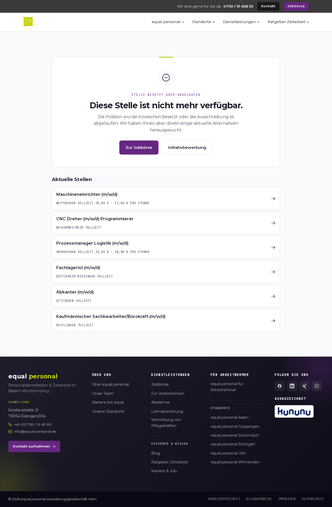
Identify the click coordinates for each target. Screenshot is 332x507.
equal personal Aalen (229, 417)
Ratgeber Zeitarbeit (286, 21)
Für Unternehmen (167, 393)
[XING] (304, 386)
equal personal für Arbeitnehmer (227, 387)
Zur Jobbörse (139, 147)
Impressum (287, 499)
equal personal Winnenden (235, 462)
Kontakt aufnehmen (31, 446)
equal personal (166, 21)
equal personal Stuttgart (233, 444)
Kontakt (268, 6)
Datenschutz (313, 499)
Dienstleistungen (239, 21)
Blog (155, 453)
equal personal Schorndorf (235, 435)
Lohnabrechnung (167, 411)
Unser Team (103, 393)
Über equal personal (110, 384)
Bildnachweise (259, 499)
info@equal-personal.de (35, 431)
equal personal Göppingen (235, 426)
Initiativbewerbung (187, 147)
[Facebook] (280, 386)
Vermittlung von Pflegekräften (166, 422)
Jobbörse (296, 6)
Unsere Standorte (108, 411)
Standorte (201, 21)
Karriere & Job (164, 471)
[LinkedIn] (292, 386)
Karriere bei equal (108, 402)
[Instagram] (317, 386)
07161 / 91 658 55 (238, 6)
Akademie (160, 402)
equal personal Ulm (228, 453)
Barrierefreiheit (224, 499)
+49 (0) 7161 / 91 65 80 (33, 424)
